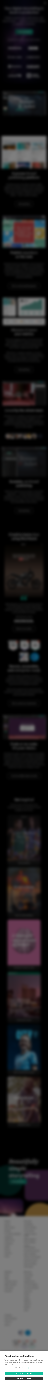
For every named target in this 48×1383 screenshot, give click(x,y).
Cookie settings (24, 1378)
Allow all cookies (24, 1373)
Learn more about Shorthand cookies (16, 1368)
